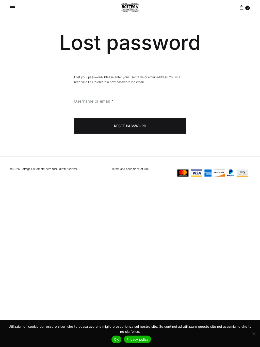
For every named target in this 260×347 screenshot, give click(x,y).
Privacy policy (137, 339)
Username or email (93, 101)
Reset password (130, 126)
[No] (253, 333)
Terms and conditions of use (130, 169)
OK (116, 339)
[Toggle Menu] (12, 7)
